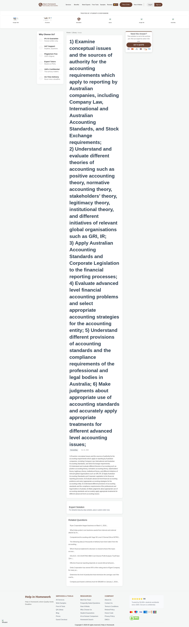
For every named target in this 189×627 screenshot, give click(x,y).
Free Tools (95, 4)
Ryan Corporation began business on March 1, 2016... (88, 525)
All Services (60, 600)
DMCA (107, 619)
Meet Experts (86, 4)
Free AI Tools (60, 606)
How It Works (138, 4)
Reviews (112, 4)
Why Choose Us (86, 609)
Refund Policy (110, 609)
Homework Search (86, 619)
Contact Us (109, 603)
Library (74, 32)
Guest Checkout (61, 619)
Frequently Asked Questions (90, 603)
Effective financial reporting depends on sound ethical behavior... (92, 563)
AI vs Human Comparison (89, 616)
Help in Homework (38, 596)
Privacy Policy (110, 616)
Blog (57, 613)
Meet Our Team (85, 600)
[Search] (61, 4)
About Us (108, 600)
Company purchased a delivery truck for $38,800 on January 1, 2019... (94, 582)
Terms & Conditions (111, 606)
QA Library (59, 609)
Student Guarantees (87, 613)
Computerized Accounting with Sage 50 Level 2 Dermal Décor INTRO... (95, 537)
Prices (58, 616)
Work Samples (61, 603)
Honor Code (109, 613)
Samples (103, 4)
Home (68, 32)
